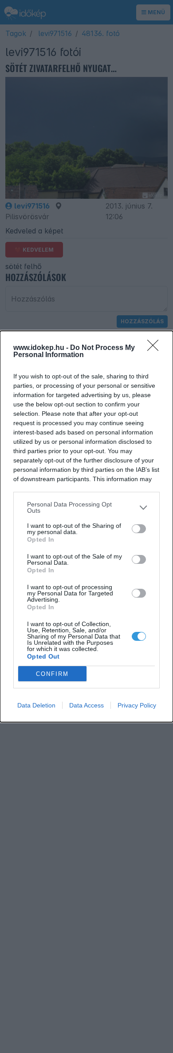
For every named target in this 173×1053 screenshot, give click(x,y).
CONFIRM (52, 674)
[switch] (139, 528)
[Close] (155, 348)
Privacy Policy (137, 705)
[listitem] (86, 507)
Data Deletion (36, 705)
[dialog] (86, 526)
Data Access (86, 705)
